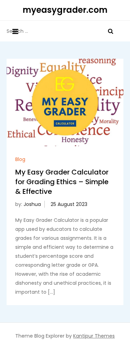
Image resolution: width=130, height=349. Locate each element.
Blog (20, 159)
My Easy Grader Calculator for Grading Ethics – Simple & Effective (62, 181)
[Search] (111, 31)
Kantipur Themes (94, 335)
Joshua (32, 204)
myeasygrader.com (65, 10)
